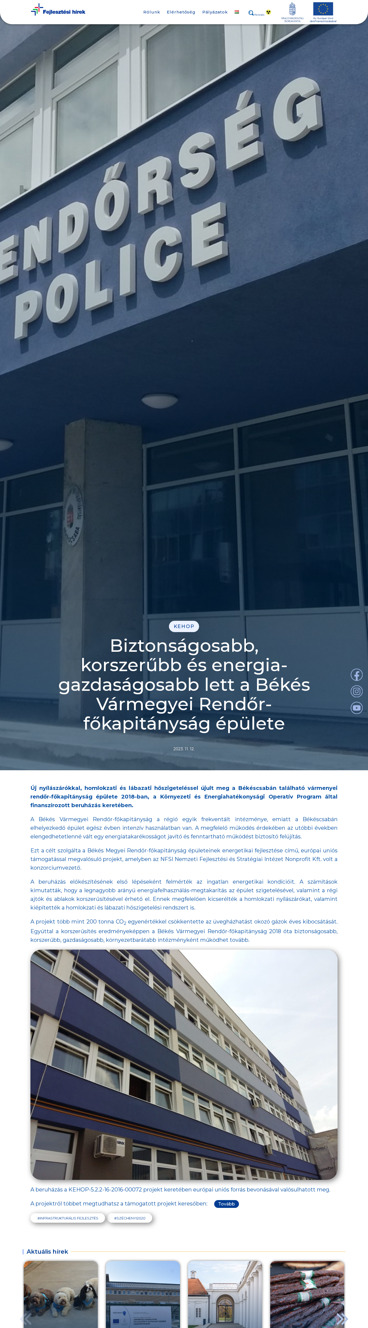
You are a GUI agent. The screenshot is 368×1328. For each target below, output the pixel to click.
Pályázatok (215, 12)
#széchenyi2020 (129, 1218)
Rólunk (151, 12)
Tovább (226, 1204)
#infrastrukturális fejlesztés (67, 1218)
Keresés (259, 14)
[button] (342, 1319)
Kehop (184, 626)
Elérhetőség (181, 12)
